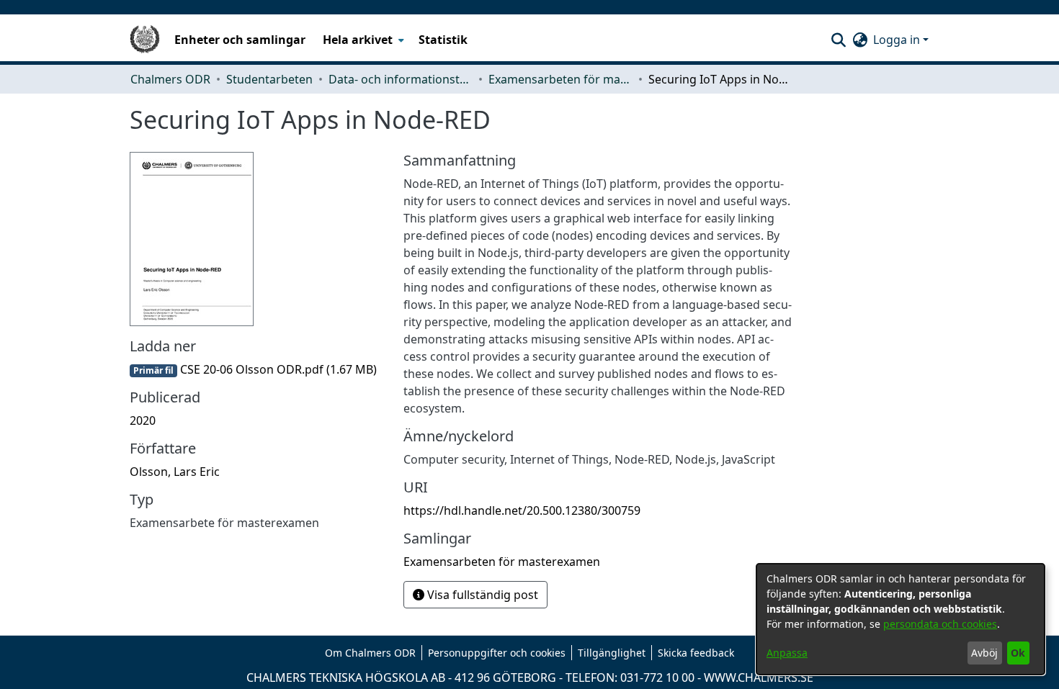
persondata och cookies (940, 624)
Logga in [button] (898, 40)
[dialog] (900, 619)
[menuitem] (362, 39)
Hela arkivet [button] (358, 40)
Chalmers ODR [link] (170, 79)
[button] (838, 39)
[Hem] (145, 39)
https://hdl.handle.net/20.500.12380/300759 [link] (521, 510)
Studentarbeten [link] (269, 79)
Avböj (984, 652)
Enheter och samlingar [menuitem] (239, 40)
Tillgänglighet (611, 652)
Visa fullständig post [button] (481, 595)
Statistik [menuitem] (443, 40)
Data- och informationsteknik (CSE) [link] (401, 79)
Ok (1018, 652)
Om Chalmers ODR (370, 652)
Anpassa (787, 652)
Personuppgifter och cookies (497, 652)
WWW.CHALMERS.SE (758, 677)
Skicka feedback (696, 652)
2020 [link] (143, 420)
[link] (253, 369)
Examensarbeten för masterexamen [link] (560, 79)
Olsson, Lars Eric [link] (175, 471)
